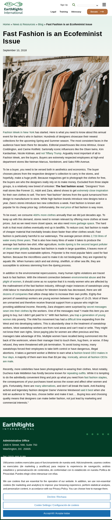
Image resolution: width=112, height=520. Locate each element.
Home (6, 24)
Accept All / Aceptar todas (57, 513)
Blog (40, 24)
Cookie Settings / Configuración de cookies (56, 505)
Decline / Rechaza (56, 497)
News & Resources (24, 24)
